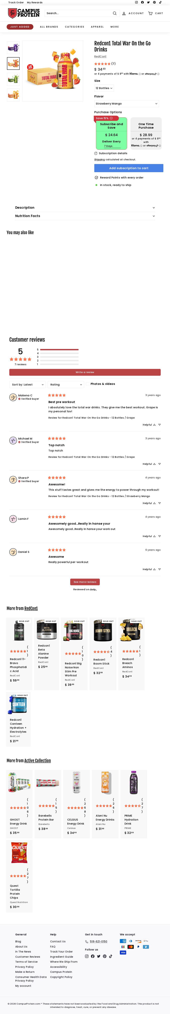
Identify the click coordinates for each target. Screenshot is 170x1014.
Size (97, 81)
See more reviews (85, 582)
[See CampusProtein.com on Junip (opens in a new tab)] (93, 589)
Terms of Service (26, 961)
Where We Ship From (64, 961)
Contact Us (58, 941)
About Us (21, 946)
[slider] (53, 71)
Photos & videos (103, 384)
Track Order (16, 2)
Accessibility (58, 967)
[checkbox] (104, 384)
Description (24, 207)
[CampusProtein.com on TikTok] (110, 956)
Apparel (97, 26)
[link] (105, 64)
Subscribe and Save (111, 126)
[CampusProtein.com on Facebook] (92, 956)
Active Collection (37, 760)
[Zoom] (53, 71)
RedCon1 (100, 56)
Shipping (99, 159)
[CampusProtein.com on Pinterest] (104, 956)
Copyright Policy (61, 977)
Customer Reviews (27, 956)
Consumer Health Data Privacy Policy (31, 979)
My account (23, 986)
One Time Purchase (146, 126)
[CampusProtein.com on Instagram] (86, 956)
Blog (18, 941)
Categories (74, 26)
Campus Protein (61, 972)
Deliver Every (111, 141)
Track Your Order (61, 951)
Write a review (85, 372)
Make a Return (25, 972)
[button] (58, 349)
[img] (28, 398)
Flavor (99, 96)
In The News (23, 951)
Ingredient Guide (61, 956)
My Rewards (34, 2)
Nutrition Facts (27, 216)
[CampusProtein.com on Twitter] (98, 956)
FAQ (52, 946)
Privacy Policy (24, 967)
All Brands (49, 26)
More (115, 26)
